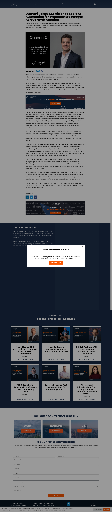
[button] (82, 246)
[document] (56, 256)
